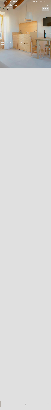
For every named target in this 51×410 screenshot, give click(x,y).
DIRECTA (45, 9)
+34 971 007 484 (14, 1)
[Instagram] (4, 2)
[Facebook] (2, 2)
